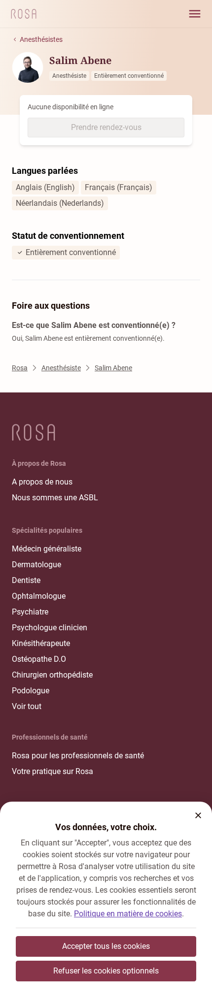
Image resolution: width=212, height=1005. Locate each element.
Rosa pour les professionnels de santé (78, 755)
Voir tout (26, 706)
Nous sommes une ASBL (55, 497)
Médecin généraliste (46, 548)
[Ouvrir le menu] (194, 14)
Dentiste (26, 580)
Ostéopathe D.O (39, 659)
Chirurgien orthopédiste (52, 675)
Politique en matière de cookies (128, 913)
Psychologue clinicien (49, 627)
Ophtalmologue (39, 596)
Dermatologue (36, 564)
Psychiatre (30, 611)
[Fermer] (198, 815)
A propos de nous (42, 481)
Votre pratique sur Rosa (52, 771)
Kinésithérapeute (41, 643)
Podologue (30, 690)
